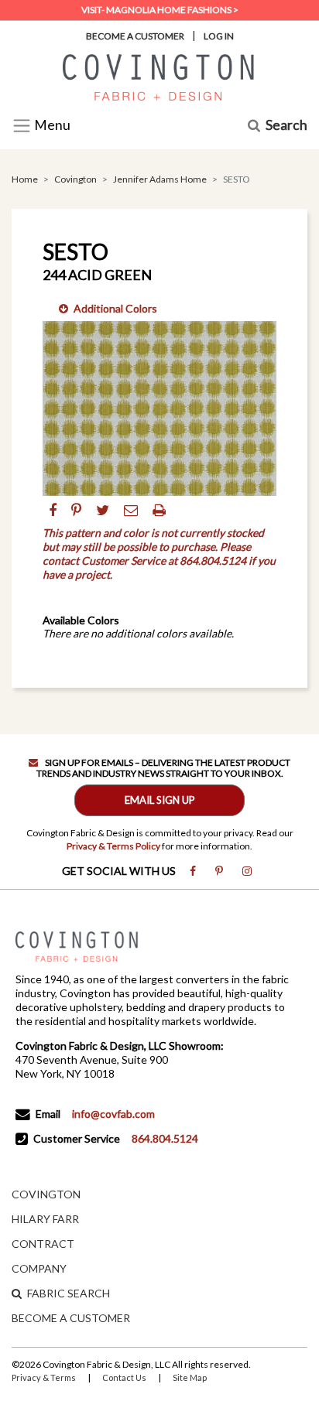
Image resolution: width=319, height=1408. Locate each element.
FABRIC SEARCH (68, 1293)
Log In (219, 36)
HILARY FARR (45, 1218)
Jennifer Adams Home (160, 179)
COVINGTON (46, 1194)
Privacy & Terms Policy (113, 846)
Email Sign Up (160, 800)
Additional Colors (115, 308)
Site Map (190, 1377)
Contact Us (124, 1377)
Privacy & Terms (44, 1377)
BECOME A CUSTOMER (71, 1317)
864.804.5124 (165, 1138)
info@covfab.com (113, 1113)
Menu (51, 126)
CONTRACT (43, 1243)
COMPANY (39, 1268)
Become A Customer (135, 36)
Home (25, 179)
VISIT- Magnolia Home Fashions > (159, 9)
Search (286, 125)
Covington (75, 179)
